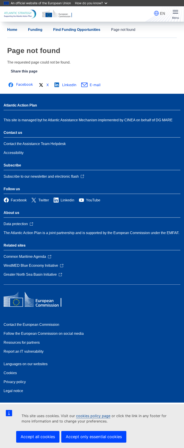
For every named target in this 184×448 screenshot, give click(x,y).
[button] (156, 13)
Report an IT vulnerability (24, 351)
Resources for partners (22, 342)
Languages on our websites (26, 364)
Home (12, 30)
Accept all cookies (38, 436)
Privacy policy (15, 382)
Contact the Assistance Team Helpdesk (35, 144)
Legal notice (13, 391)
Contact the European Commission (31, 324)
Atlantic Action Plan (20, 105)
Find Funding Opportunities (76, 30)
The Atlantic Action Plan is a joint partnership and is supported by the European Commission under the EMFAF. (91, 233)
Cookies (10, 373)
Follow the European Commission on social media (44, 333)
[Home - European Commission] (36, 300)
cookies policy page (93, 416)
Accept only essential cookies (94, 436)
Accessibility (14, 153)
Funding (35, 30)
